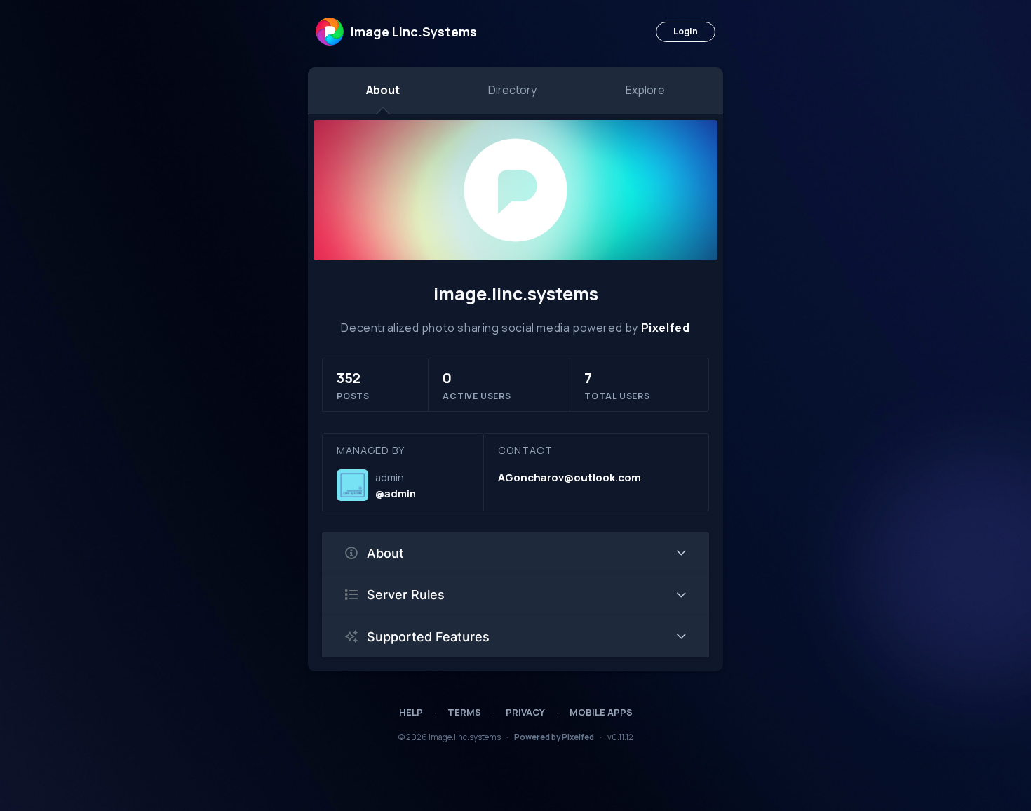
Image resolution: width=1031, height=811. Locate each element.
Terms (464, 712)
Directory (512, 90)
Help (411, 712)
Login (685, 31)
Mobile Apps (601, 712)
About (383, 90)
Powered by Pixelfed (554, 737)
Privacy (525, 712)
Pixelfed (665, 327)
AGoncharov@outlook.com (569, 477)
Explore (645, 90)
